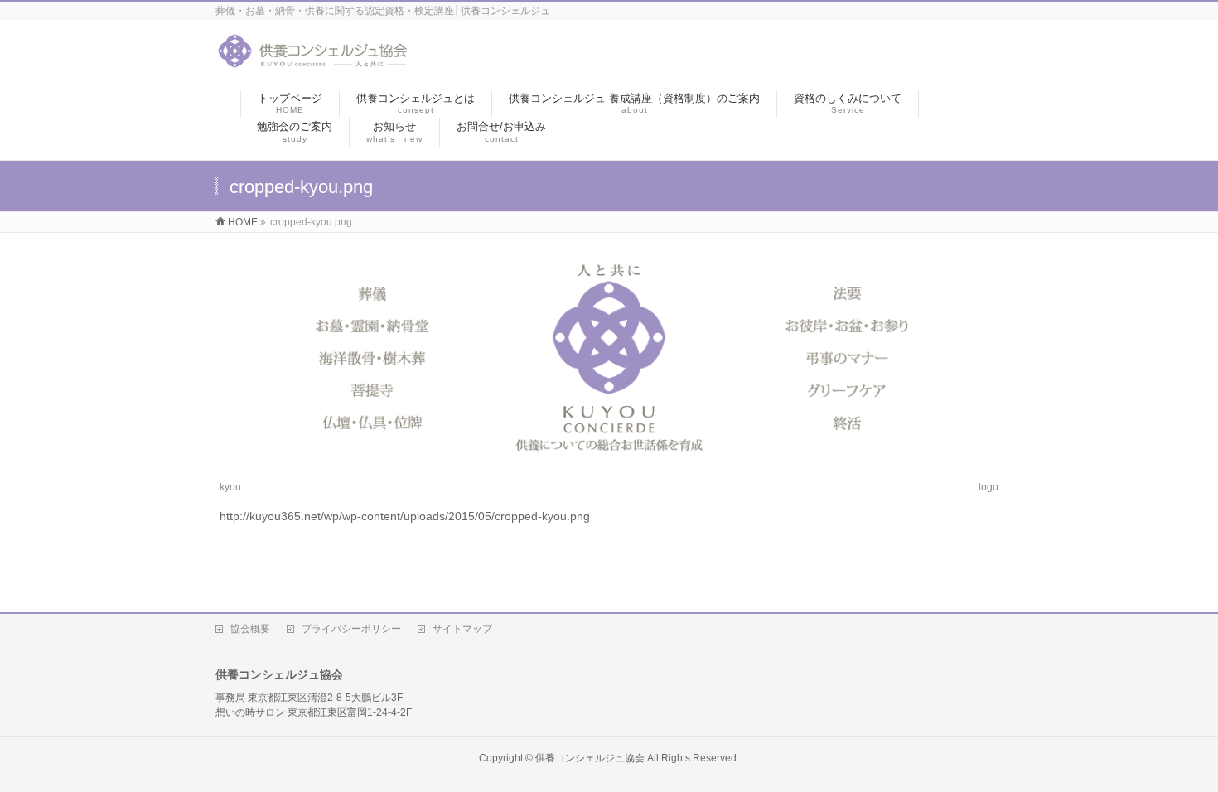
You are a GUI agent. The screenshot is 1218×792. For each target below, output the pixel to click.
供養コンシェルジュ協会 (590, 758)
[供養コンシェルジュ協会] (312, 61)
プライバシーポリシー (351, 629)
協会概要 (250, 629)
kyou (230, 487)
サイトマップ (462, 629)
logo (988, 487)
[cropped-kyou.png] (609, 356)
